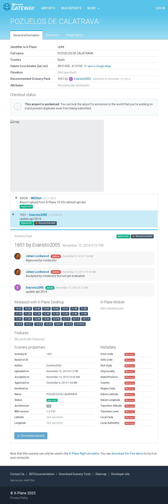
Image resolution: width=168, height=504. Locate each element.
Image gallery (75, 35)
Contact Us (17, 474)
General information (26, 35)
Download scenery (32, 435)
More (91, 8)
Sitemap (101, 474)
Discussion (53, 35)
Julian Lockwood (38, 256)
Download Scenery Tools (75, 474)
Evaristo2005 (83, 78)
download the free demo (127, 453)
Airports (48, 8)
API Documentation (41, 474)
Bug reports (71, 8)
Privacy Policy (19, 497)
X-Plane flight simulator (84, 453)
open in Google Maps (99, 66)
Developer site (120, 474)
